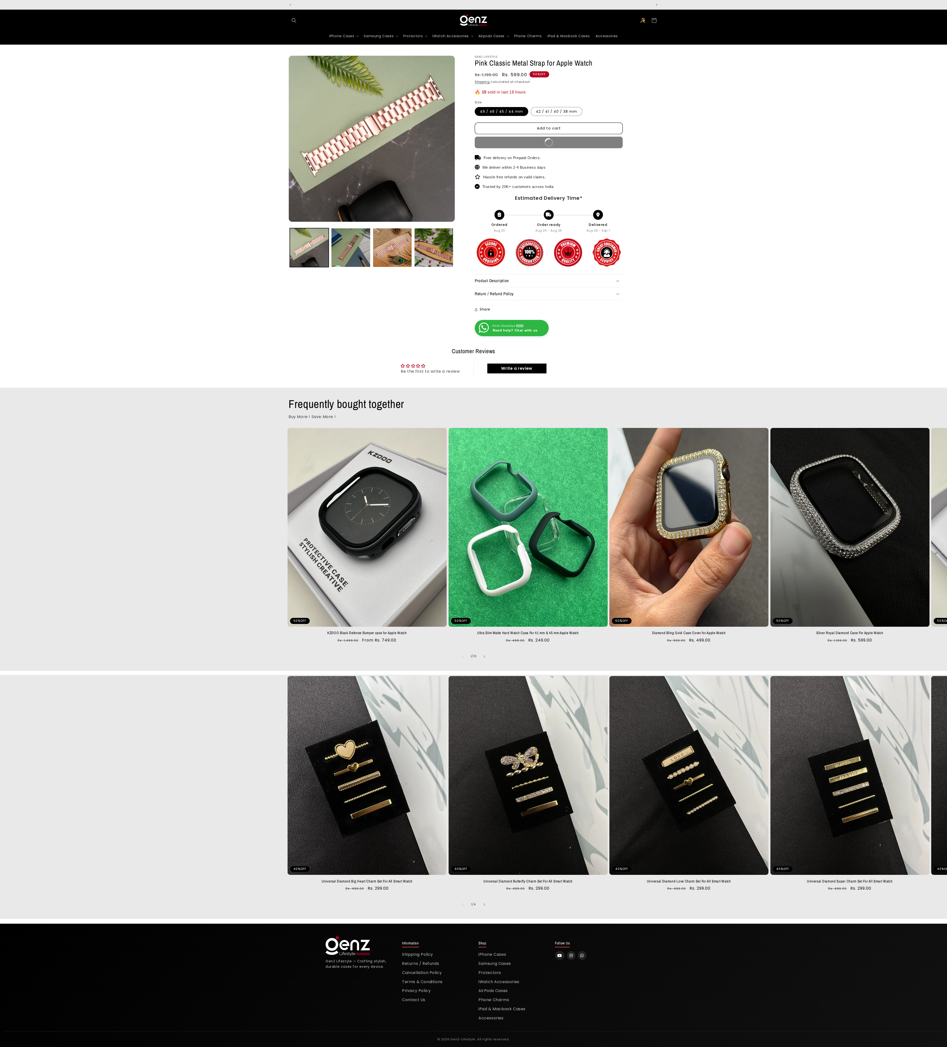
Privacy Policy (416, 990)
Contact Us (413, 1000)
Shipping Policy (417, 954)
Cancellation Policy (422, 972)
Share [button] (485, 309)
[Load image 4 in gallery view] (433, 247)
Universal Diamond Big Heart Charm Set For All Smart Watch (367, 881)
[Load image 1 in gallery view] (309, 247)
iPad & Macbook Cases (502, 1009)
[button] (294, 20)
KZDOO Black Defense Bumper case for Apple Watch (367, 633)
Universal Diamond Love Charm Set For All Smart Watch (689, 881)
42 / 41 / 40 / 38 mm (556, 111)
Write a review (516, 368)
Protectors (489, 972)
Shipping (482, 82)
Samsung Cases (494, 963)
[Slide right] (484, 656)
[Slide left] (462, 656)
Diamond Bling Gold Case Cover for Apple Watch (689, 633)
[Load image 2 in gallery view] (350, 247)
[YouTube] (560, 955)
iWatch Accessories (498, 982)
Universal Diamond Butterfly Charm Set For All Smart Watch (527, 881)
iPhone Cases (492, 954)
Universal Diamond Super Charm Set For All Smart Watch (850, 881)
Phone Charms (493, 1000)
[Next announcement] (656, 4)
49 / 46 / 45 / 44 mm (501, 111)
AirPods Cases (493, 990)
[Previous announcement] (290, 4)
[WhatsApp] (582, 955)
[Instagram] (571, 955)
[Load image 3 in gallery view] (392, 247)
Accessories (491, 1018)
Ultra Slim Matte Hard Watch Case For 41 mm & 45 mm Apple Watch (528, 633)
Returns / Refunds (420, 963)
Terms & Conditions (422, 982)
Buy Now (511, 144)
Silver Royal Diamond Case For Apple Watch (849, 633)
